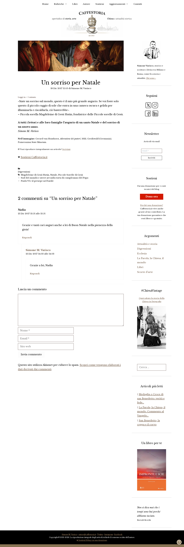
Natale (53, 175)
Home (45, 4)
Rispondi (27, 237)
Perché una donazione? (151, 205)
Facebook (118, 535)
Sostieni (100, 4)
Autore (86, 4)
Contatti (137, 4)
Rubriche (59, 4)
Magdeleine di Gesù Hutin (35, 175)
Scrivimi (66, 149)
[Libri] (151, 50)
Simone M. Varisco (38, 250)
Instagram (108, 535)
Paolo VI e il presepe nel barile (37, 181)
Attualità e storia (147, 244)
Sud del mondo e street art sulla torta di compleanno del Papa (54, 177)
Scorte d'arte (145, 272)
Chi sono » (151, 78)
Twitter (100, 535)
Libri (74, 4)
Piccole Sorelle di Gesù (70, 175)
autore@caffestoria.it (87, 535)
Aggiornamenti (117, 4)
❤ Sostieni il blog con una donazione (92, 540)
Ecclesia (142, 253)
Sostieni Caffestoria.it (34, 157)
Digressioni (24, 171)
